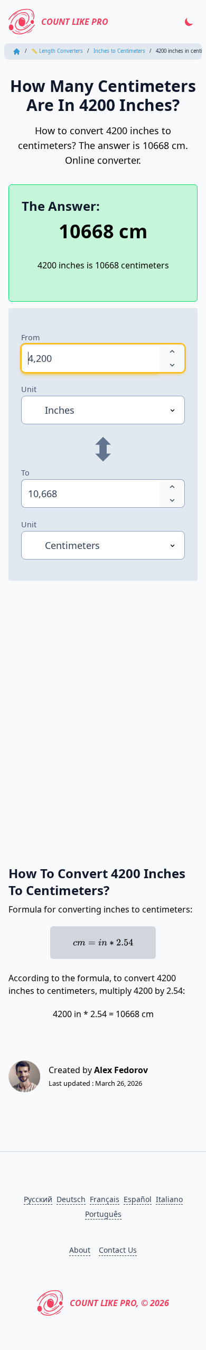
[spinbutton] (90, 358)
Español (138, 1199)
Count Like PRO (74, 21)
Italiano (169, 1199)
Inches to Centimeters (119, 51)
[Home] (17, 51)
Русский (38, 1199)
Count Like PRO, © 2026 (119, 1303)
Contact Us (118, 1250)
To (25, 473)
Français (104, 1199)
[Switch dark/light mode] (189, 21)
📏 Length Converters (57, 51)
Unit (28, 389)
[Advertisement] (103, 711)
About (79, 1250)
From (30, 337)
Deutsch (71, 1199)
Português (103, 1214)
